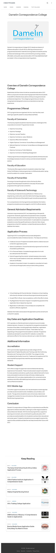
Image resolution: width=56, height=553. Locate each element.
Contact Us (29, 551)
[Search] (47, 2)
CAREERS (18, 7)
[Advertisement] (28, 71)
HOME (5, 7)
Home (18, 551)
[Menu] (51, 2)
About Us (23, 551)
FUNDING (26, 7)
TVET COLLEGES (35, 7)
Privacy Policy (36, 551)
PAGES (11, 7)
